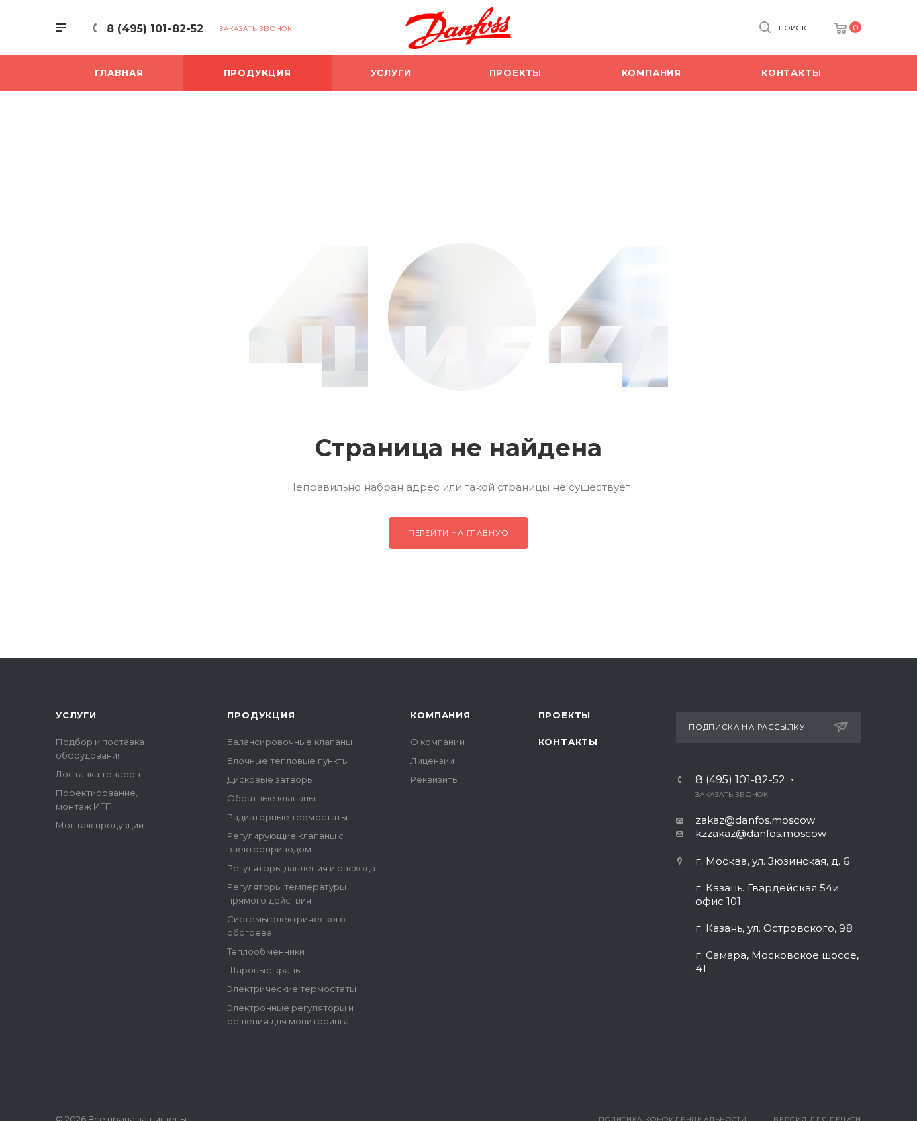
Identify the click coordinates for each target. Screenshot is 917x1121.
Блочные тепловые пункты (288, 760)
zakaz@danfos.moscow (755, 820)
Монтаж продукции (100, 825)
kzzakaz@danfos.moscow (760, 833)
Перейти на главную (458, 533)
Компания (440, 715)
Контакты (568, 741)
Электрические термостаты (291, 988)
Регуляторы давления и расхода (301, 868)
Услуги (76, 715)
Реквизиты (434, 779)
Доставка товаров (98, 774)
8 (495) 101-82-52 (155, 28)
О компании (437, 741)
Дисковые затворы (270, 779)
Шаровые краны (264, 970)
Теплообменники (266, 951)
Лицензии (432, 760)
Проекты (564, 715)
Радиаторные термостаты (287, 817)
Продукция (261, 715)
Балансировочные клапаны (289, 741)
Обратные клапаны (271, 798)
